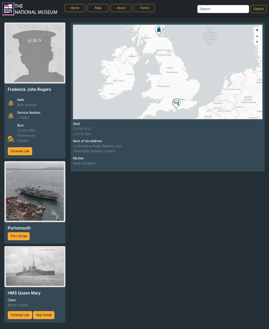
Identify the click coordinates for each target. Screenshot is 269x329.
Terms (144, 8)
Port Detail (19, 236)
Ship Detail (44, 315)
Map (98, 8)
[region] (167, 72)
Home (74, 8)
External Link (20, 151)
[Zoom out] (257, 36)
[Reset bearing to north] (257, 42)
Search (258, 9)
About (121, 8)
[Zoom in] (257, 30)
